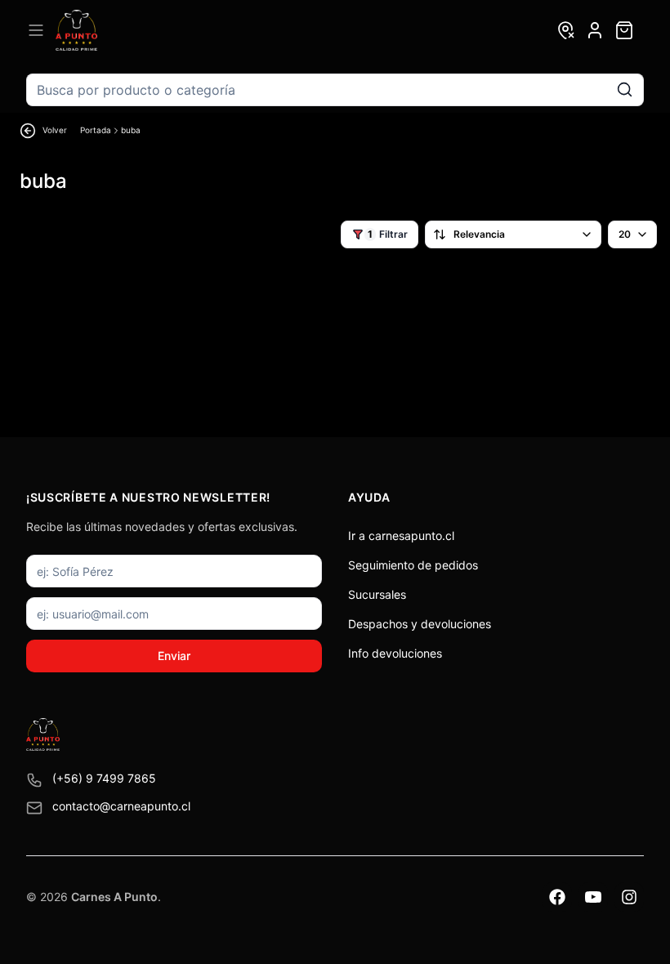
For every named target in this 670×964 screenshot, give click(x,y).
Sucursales (377, 594)
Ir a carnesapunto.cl (401, 535)
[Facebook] (557, 897)
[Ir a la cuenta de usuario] (595, 30)
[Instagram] (629, 897)
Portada (95, 130)
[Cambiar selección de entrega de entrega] (565, 30)
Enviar (174, 656)
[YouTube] (593, 897)
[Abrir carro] (624, 30)
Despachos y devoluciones (419, 624)
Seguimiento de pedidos (413, 565)
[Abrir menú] (36, 30)
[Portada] (76, 30)
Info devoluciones (395, 653)
